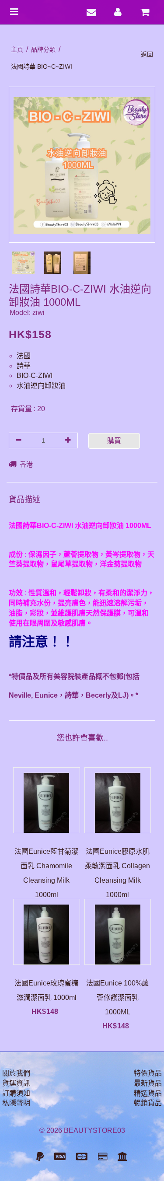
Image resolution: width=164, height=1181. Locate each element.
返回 (147, 54)
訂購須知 (16, 1093)
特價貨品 (148, 1073)
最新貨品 (148, 1083)
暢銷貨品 (148, 1103)
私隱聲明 (16, 1103)
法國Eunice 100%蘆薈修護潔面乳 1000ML (117, 997)
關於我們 (16, 1073)
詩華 (24, 366)
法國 (24, 356)
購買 (114, 440)
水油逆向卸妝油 (41, 385)
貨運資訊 (16, 1083)
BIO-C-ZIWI (34, 375)
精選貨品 (148, 1093)
